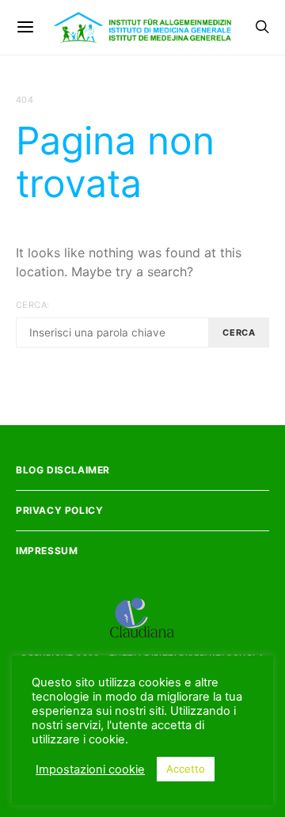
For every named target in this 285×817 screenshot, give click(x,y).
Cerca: (32, 304)
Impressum (47, 551)
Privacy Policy (59, 510)
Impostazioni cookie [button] (90, 769)
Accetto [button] (185, 768)
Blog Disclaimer (63, 470)
